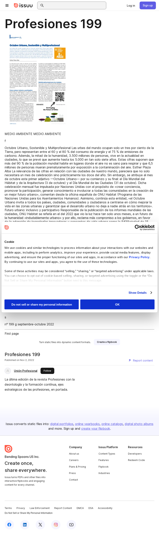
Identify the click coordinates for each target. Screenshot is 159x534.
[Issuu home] (23, 5)
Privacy (20, 508)
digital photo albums (139, 424)
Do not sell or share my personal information (41, 304)
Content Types (107, 453)
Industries (104, 473)
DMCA (80, 508)
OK (117, 304)
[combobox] (75, 5)
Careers (74, 460)
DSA (90, 508)
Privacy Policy (139, 257)
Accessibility (105, 508)
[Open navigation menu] (7, 5)
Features (104, 460)
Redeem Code (136, 460)
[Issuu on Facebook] (9, 524)
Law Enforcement (40, 508)
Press (72, 473)
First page (12, 333)
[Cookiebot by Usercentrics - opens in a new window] (138, 227)
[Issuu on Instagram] (55, 524)
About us (74, 453)
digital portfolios (61, 424)
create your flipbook (95, 428)
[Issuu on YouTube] (71, 524)
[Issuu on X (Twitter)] (40, 524)
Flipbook (104, 466)
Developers (135, 453)
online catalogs (112, 424)
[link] (131, 5)
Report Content (63, 508)
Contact (73, 479)
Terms (8, 508)
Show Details (138, 292)
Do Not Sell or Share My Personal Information (29, 513)
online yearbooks (87, 424)
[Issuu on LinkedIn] (24, 524)
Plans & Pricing (77, 466)
